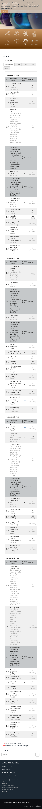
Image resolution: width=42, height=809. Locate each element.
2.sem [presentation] (25, 64)
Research (4, 791)
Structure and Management (9, 787)
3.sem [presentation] (32, 64)
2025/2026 (7, 60)
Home (3, 782)
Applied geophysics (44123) (13, 346)
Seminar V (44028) (15, 444)
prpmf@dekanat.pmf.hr (12, 780)
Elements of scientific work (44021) (14, 427)
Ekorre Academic (35, 806)
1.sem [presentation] (18, 64)
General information (7, 785)
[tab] (9, 64)
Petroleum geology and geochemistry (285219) (15, 383)
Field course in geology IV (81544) (14, 268)
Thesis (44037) (14, 608)
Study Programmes (7, 789)
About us (4, 783)
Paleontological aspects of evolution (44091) (15, 238)
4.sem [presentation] (7, 68)
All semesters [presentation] (9, 64)
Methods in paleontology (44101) (14, 229)
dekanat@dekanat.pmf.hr (9, 776)
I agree (5, 11)
